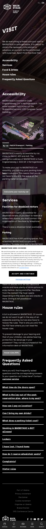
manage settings (23, 279)
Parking (29, 145)
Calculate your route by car (16, 192)
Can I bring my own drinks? (16, 413)
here (4, 173)
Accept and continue (23, 274)
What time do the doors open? (18, 387)
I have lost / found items (15, 446)
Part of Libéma (23, 490)
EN (43, 3)
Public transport (17, 145)
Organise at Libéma (23, 504)
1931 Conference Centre (23, 512)
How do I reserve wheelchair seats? (21, 454)
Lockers (6, 439)
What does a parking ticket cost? (20, 420)
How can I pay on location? (17, 406)
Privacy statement (23, 494)
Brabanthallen (23, 508)
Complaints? (9, 461)
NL (39, 3)
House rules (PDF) (11, 353)
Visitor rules (9, 469)
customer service (10, 379)
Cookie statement (23, 501)
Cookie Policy (24, 267)
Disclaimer (23, 497)
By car (5, 146)
